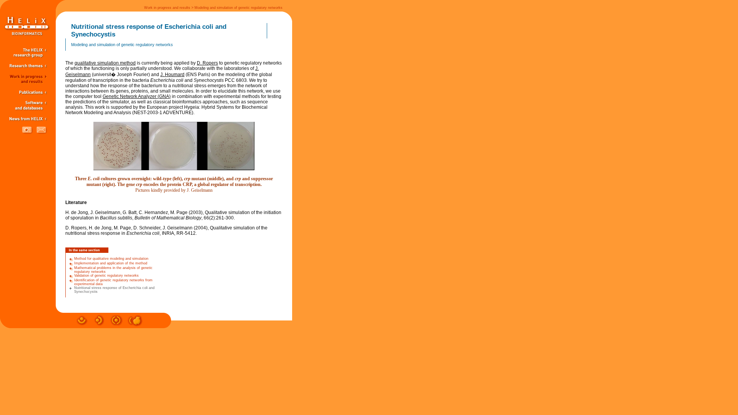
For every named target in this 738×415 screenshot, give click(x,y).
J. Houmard (172, 74)
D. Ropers (207, 63)
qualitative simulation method (105, 63)
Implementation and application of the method (110, 263)
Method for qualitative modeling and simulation (111, 259)
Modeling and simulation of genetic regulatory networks (238, 8)
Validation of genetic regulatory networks (106, 275)
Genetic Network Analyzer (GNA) (137, 96)
